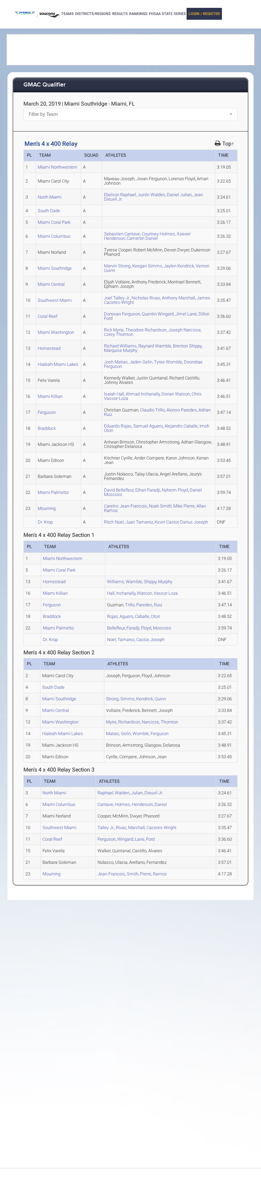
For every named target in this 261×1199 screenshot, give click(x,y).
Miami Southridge (55, 268)
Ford (150, 839)
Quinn (160, 698)
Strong (117, 265)
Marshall (178, 297)
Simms (147, 265)
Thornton (118, 334)
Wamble (154, 345)
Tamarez (139, 522)
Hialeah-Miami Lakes (58, 364)
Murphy (120, 350)
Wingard (158, 313)
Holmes (158, 233)
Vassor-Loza (166, 593)
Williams (120, 345)
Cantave (122, 233)
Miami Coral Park (54, 222)
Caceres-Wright (161, 827)
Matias (116, 361)
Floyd (175, 490)
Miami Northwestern (57, 167)
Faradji (147, 490)
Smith (160, 506)
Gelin (140, 361)
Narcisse (184, 329)
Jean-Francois (125, 506)
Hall (114, 393)
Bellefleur (119, 490)
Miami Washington (56, 332)
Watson (175, 393)
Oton (155, 616)
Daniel (142, 238)
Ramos (160, 873)
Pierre (184, 506)
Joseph (194, 522)
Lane (186, 313)
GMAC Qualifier (44, 85)
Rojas (118, 426)
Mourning (47, 508)
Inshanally (143, 393)
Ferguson (122, 313)
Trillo (152, 409)
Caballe (181, 426)
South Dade (49, 210)
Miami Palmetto (53, 492)
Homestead (49, 348)
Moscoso (162, 627)
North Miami (50, 197)
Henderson (142, 804)
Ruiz (158, 604)
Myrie (114, 329)
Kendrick (179, 265)
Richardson (146, 329)
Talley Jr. (117, 297)
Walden (151, 194)
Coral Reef (47, 316)
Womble (168, 361)
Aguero (148, 426)
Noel (114, 522)
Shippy (187, 345)
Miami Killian (50, 396)
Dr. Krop (45, 522)
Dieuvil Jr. (153, 792)
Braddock (47, 428)
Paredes (182, 409)
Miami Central (51, 284)
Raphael (120, 194)
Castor (166, 522)
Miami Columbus (54, 236)
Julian (179, 194)
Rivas (146, 297)
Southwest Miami (55, 300)
